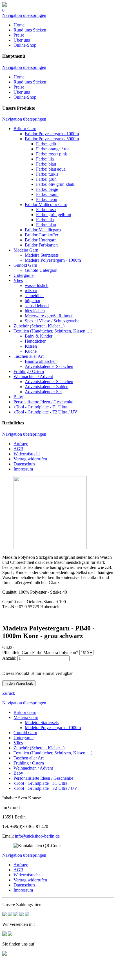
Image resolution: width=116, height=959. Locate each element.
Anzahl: (9, 658)
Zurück (8, 693)
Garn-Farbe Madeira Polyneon (40, 652)
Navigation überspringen (24, 15)
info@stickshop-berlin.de (37, 836)
